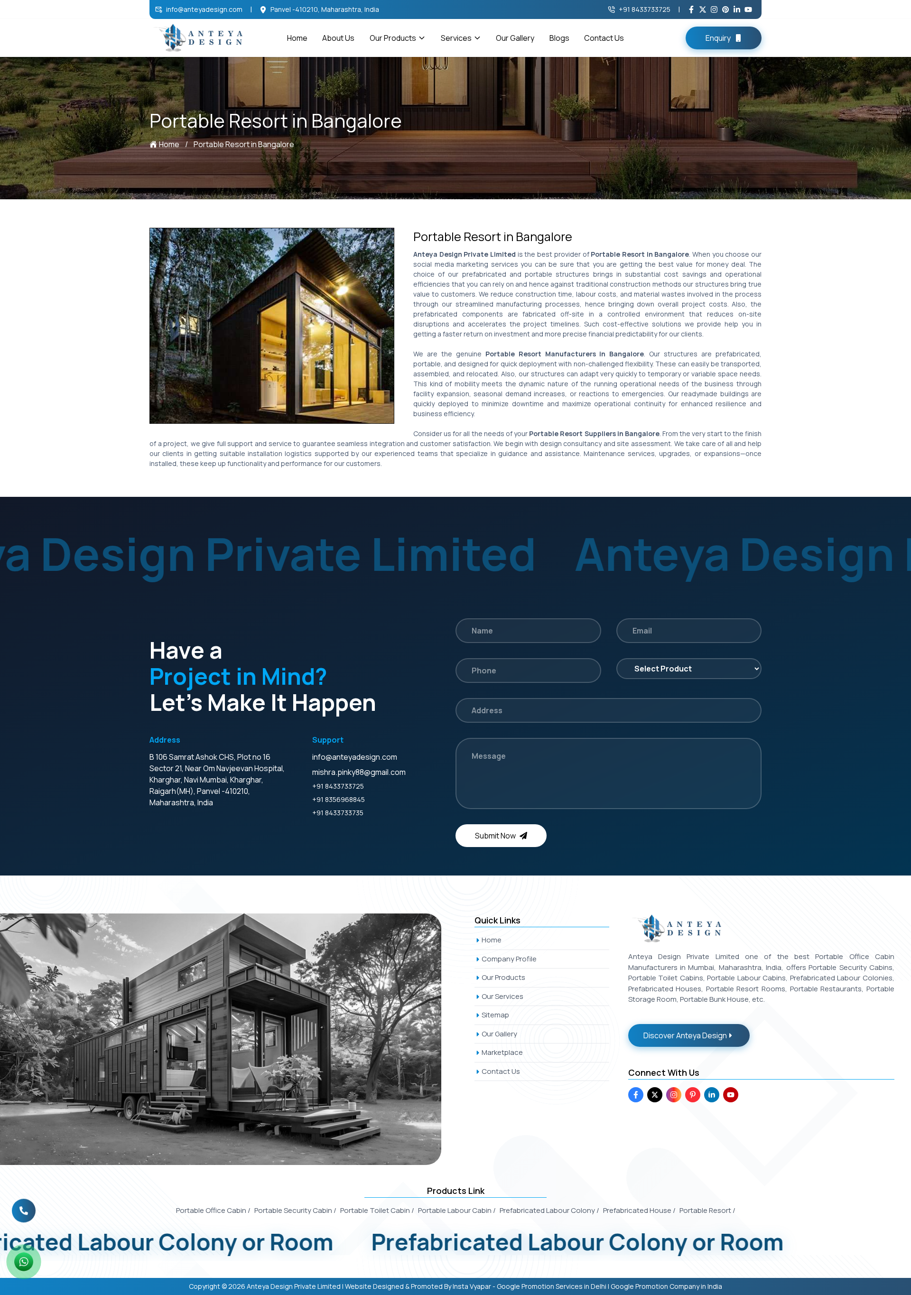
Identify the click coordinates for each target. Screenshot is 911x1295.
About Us (338, 38)
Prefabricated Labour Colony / (549, 1210)
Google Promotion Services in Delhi (551, 1286)
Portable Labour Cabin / (457, 1210)
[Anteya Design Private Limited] (231, 1039)
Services (456, 38)
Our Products (393, 38)
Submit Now (495, 835)
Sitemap (495, 1015)
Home (297, 38)
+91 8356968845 (338, 799)
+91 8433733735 (337, 812)
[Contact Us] (24, 1205)
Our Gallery (515, 38)
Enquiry (718, 38)
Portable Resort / (707, 1210)
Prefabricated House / (639, 1210)
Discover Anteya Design (685, 1035)
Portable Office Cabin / (213, 1210)
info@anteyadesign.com (204, 9)
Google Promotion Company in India (666, 1286)
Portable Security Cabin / (295, 1210)
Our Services (502, 996)
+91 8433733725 (644, 9)
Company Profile (509, 959)
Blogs (559, 38)
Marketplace (502, 1052)
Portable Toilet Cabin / (377, 1210)
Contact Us (604, 38)
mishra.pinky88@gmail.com (359, 772)
